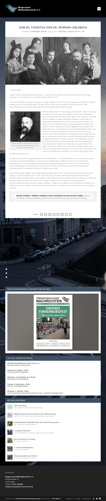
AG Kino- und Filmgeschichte (18, 385)
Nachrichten (63, 31)
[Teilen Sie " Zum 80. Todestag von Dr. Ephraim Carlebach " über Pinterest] (50, 214)
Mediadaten (31, 433)
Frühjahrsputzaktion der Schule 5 (26, 456)
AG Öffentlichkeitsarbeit (30, 424)
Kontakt (78, 499)
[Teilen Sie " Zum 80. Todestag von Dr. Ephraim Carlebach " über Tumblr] (46, 214)
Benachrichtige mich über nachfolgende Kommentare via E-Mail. (29, 273)
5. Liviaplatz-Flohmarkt (22, 431)
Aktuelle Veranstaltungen (19, 358)
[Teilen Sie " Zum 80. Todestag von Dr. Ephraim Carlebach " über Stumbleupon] (62, 214)
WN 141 (77, 31)
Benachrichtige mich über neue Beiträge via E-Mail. (25, 277)
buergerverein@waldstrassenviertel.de (19, 487)
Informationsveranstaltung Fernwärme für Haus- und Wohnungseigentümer (35, 392)
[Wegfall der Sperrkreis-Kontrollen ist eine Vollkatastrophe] (10, 415)
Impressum (70, 499)
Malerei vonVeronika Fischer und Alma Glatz (23, 364)
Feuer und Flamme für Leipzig (24, 439)
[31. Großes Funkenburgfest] (10, 448)
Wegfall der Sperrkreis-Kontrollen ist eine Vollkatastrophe (35, 414)
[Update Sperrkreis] (10, 407)
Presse (46, 416)
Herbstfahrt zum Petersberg (21, 378)
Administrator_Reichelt (38, 31)
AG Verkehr (26, 416)
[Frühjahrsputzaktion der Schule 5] (10, 457)
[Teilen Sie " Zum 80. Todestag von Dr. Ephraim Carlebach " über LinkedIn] (54, 214)
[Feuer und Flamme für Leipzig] (10, 440)
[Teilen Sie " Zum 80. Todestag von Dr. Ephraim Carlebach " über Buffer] (58, 214)
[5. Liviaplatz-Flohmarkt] (10, 432)
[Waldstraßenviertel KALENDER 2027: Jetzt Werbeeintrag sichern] (10, 423)
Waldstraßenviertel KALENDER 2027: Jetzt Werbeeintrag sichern (36, 422)
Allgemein (26, 408)
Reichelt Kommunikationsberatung (28, 499)
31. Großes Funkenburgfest (23, 447)
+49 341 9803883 (17, 484)
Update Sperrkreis (20, 406)
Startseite (71, 31)
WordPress (56, 499)
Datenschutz (86, 499)
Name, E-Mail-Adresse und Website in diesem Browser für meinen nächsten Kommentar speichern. (41, 269)
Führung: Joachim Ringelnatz (17, 371)
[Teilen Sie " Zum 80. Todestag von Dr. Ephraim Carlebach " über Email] (66, 214)
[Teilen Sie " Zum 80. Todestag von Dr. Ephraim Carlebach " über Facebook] (41, 214)
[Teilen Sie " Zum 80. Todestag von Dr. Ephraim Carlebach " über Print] (70, 214)
